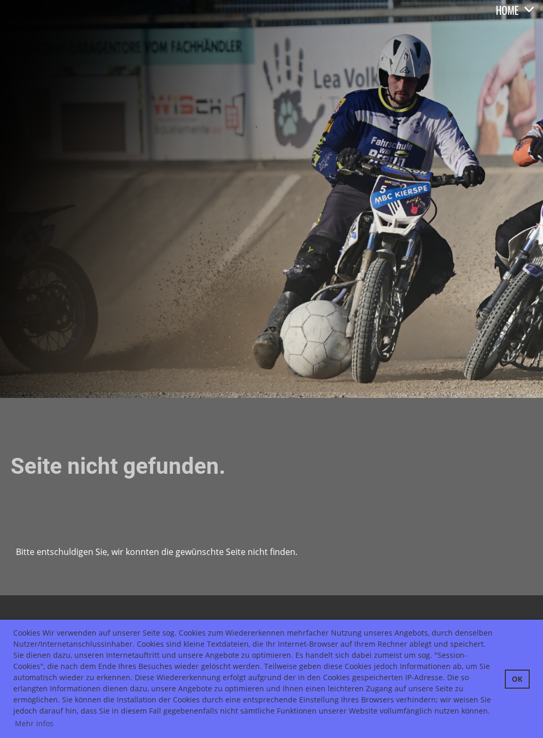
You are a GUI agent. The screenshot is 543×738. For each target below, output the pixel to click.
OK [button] (517, 679)
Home (507, 10)
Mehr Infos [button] (34, 723)
